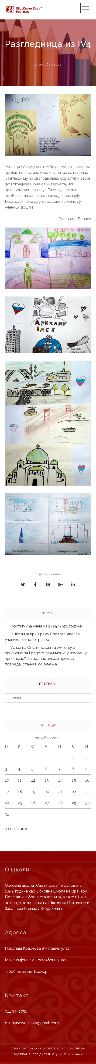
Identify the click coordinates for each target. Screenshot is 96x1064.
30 (87, 803)
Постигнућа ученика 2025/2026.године (46, 626)
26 (33, 803)
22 (74, 791)
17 (7, 791)
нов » (22, 828)
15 (74, 780)
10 (7, 780)
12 (33, 780)
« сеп (10, 828)
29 (74, 803)
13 (47, 780)
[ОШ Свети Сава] (23, 10)
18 (20, 791)
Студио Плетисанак (67, 1054)
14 (60, 780)
